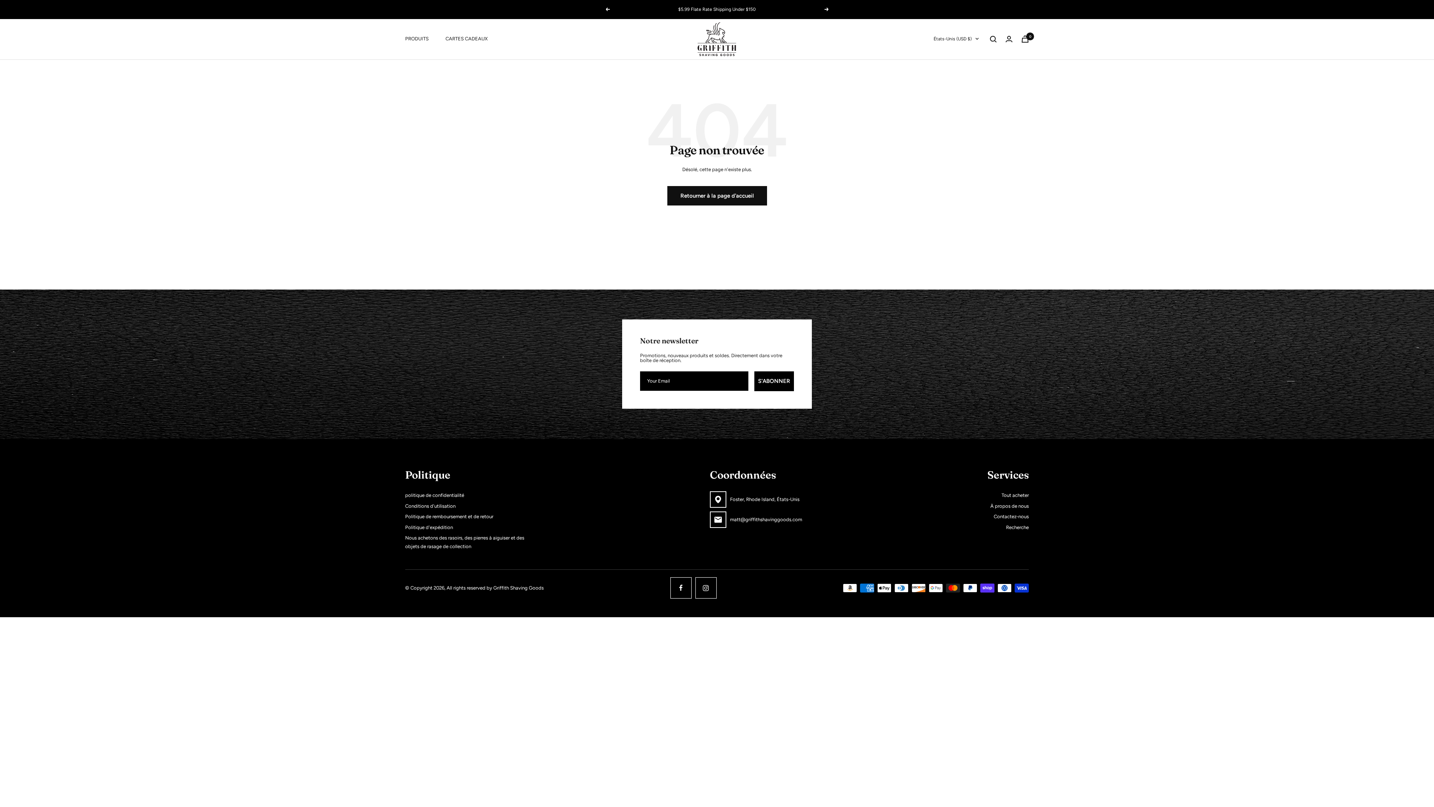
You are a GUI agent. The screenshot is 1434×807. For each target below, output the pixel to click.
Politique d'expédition (429, 527)
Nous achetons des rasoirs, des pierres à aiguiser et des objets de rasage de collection (464, 542)
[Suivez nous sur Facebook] (681, 588)
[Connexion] (1009, 39)
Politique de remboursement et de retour (449, 516)
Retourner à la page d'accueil (717, 195)
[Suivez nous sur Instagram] (706, 588)
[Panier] (1025, 39)
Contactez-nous (1011, 516)
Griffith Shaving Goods (518, 588)
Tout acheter (1015, 495)
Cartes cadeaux (467, 38)
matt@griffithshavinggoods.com (766, 519)
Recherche (1017, 527)
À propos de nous (1009, 506)
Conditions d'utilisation (430, 506)
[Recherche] (993, 39)
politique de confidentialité (434, 495)
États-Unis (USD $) (953, 38)
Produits (417, 38)
